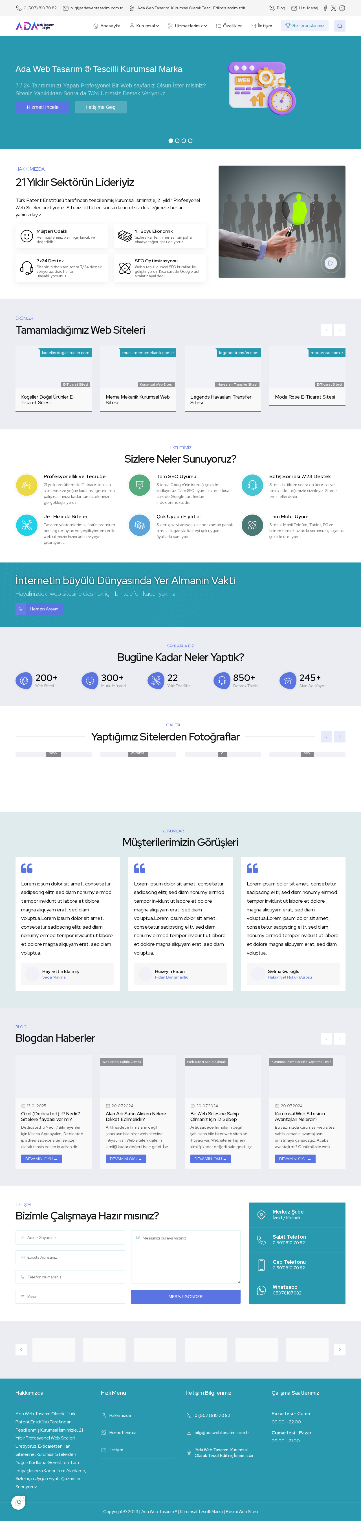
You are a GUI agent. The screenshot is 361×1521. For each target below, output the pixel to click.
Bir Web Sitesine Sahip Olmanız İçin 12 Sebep (214, 1116)
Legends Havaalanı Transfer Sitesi (221, 400)
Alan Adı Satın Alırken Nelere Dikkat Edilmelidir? (136, 1116)
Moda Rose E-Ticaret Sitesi (305, 397)
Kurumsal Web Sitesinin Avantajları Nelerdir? (300, 1116)
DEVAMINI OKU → (41, 1158)
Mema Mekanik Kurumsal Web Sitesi (138, 400)
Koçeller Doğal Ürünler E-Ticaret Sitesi (48, 400)
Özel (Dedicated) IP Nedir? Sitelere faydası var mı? (50, 1116)
